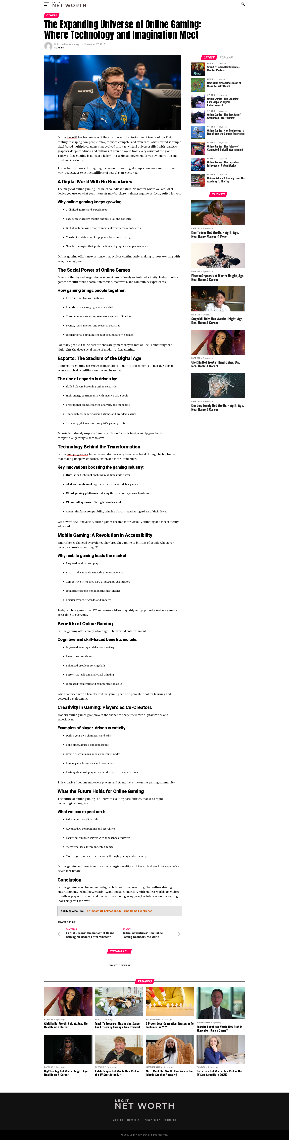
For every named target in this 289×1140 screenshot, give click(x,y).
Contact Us (170, 1120)
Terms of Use (133, 1120)
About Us (118, 1120)
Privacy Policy (152, 1120)
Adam (61, 47)
